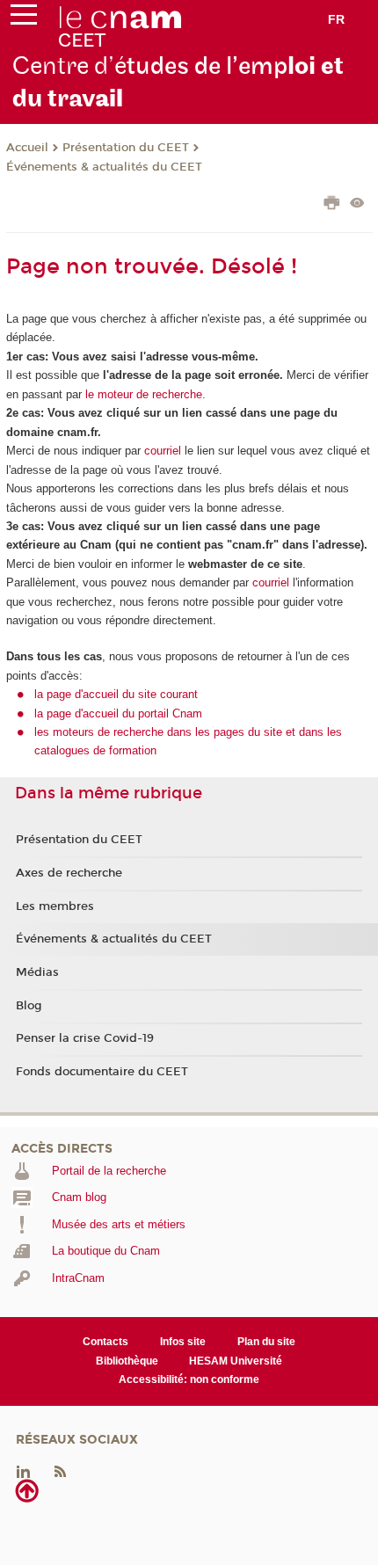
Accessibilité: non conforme (189, 1379)
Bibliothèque (127, 1361)
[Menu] (23, 18)
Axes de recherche (69, 873)
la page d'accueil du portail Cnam (118, 713)
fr (336, 19)
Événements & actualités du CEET (104, 167)
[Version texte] (357, 204)
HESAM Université (235, 1361)
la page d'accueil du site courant (116, 694)
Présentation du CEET (125, 148)
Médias (37, 972)
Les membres (55, 906)
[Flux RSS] (60, 1470)
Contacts (105, 1342)
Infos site (183, 1342)
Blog (29, 1006)
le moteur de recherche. (144, 394)
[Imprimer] (331, 205)
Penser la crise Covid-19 (85, 1038)
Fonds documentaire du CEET (102, 1072)
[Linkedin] (23, 1470)
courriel (162, 450)
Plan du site (266, 1342)
